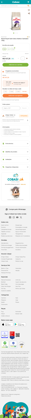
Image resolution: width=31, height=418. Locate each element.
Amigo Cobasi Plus (20, 257)
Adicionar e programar (16, 95)
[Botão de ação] (27, 120)
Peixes (17, 302)
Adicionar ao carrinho (15, 64)
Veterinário (18, 268)
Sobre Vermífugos (6, 286)
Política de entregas (6, 245)
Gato (16, 298)
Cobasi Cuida (4, 261)
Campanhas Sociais (6, 229)
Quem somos (4, 225)
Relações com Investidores (22, 236)
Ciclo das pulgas (19, 284)
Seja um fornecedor (20, 231)
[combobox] (15, 5)
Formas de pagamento (7, 247)
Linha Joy (17, 280)
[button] (1, 2)
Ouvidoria (17, 249)
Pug (2, 311)
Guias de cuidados (6, 290)
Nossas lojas (18, 225)
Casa (16, 300)
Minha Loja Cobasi (20, 288)
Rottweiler (18, 311)
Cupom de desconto (20, 282)
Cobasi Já (17, 259)
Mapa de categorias (14, 394)
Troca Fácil (4, 249)
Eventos (3, 227)
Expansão (3, 233)
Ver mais (24, 91)
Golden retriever (5, 316)
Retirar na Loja (19, 261)
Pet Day (3, 288)
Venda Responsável (20, 229)
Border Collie (18, 313)
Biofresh (3, 282)
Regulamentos (19, 243)
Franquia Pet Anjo (6, 272)
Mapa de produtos (6, 396)
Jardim (3, 302)
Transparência (19, 233)
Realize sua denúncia (6, 236)
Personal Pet (4, 270)
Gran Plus (17, 286)
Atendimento (4, 243)
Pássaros (3, 300)
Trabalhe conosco (5, 231)
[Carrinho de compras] (28, 2)
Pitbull (3, 313)
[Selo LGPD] (21, 348)
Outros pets (4, 304)
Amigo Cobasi (5, 257)
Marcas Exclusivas (6, 280)
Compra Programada (6, 259)
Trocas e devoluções (20, 247)
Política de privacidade (21, 245)
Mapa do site (4, 394)
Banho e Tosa (4, 268)
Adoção (17, 270)
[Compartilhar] (29, 13)
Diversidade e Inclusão (21, 227)
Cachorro (3, 298)
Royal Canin (4, 36)
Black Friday (4, 284)
